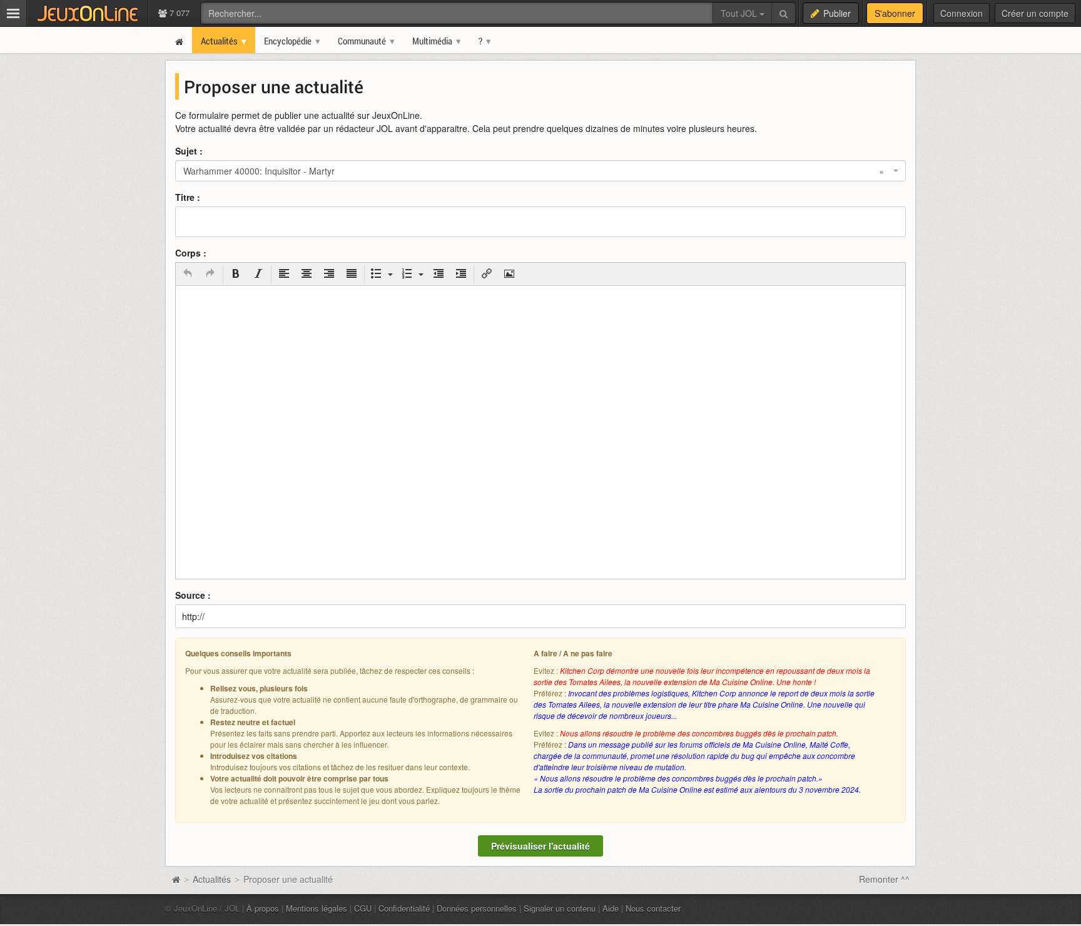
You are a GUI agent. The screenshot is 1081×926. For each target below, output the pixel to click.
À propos (262, 908)
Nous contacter (653, 908)
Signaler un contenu (560, 908)
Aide (610, 908)
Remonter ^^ (884, 879)
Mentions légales (316, 908)
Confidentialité (404, 908)
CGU (363, 908)
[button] (187, 274)
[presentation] (188, 274)
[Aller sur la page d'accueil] (175, 879)
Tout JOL (740, 13)
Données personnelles (477, 908)
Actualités (212, 879)
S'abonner (895, 13)
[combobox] (540, 170)
